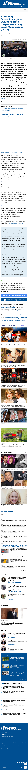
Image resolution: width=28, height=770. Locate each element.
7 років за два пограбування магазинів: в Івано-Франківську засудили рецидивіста (14, 714)
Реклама (4, 739)
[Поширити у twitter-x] (21, 39)
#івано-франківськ (9, 317)
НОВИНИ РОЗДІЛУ (22, 679)
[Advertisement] (14, 136)
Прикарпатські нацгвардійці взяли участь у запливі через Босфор (14, 537)
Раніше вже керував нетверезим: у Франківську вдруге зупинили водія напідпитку (13, 114)
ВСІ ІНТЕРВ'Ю (24, 605)
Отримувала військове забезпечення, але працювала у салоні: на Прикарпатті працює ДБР (13, 687)
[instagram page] (26, 762)
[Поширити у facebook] (18, 39)
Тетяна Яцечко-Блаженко (15, 582)
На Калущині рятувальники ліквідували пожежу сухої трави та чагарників (13, 567)
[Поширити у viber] (23, 39)
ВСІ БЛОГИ (24, 630)
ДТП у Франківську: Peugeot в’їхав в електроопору (13, 541)
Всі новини (24, 570)
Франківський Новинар (14, 591)
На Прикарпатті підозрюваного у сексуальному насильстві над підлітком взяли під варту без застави (13, 526)
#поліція (8, 322)
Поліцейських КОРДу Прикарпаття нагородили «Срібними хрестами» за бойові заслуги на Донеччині (14, 705)
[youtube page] (21, 762)
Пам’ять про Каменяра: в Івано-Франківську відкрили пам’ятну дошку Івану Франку (12, 556)
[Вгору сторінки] (25, 764)
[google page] (15, 762)
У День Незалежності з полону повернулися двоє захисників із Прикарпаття (14, 696)
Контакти (4, 734)
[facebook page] (17, 762)
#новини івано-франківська (14, 318)
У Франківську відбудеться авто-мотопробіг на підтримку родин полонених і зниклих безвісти (14, 546)
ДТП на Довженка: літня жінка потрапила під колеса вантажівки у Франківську (18, 549)
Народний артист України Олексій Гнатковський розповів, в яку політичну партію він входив (12, 623)
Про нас (4, 732)
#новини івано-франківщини (9, 320)
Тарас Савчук (11, 637)
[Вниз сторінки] (25, 767)
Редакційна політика (8, 736)
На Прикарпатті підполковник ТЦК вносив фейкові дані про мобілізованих (13, 521)
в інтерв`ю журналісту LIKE (16, 223)
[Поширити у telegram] (26, 39)
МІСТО (3, 98)
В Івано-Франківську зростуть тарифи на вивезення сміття (14, 516)
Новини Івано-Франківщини (14, 314)
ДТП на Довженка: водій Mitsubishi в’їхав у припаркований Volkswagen (18, 560)
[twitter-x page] (19, 762)
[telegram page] (24, 762)
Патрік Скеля (13, 33)
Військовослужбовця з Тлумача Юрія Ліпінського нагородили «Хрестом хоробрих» (13, 532)
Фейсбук (18, 310)
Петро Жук (10, 599)
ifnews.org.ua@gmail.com (8, 307)
